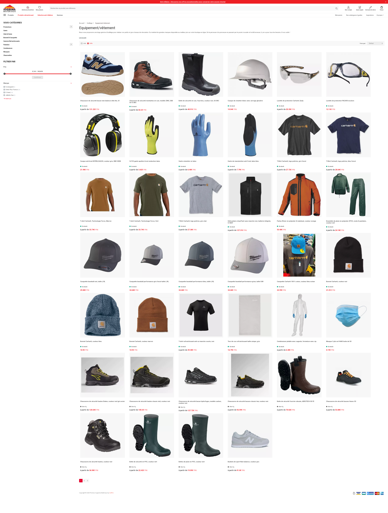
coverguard (10, 87)
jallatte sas (10, 95)
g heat (9, 92)
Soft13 (111, 493)
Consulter (102, 105)
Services (60, 15)
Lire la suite (82, 38)
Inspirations (370, 15)
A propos (379, 15)
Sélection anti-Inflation (45, 15)
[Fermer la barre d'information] (385, 2)
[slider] (4, 74)
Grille (91, 43)
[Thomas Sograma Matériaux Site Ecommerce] (9, 8)
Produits (11, 15)
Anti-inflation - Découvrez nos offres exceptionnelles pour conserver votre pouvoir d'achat (192, 2)
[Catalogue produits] (5, 15)
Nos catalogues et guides (354, 15)
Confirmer (37, 77)
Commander (249, 105)
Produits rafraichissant (26, 15)
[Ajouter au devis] (270, 105)
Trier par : (363, 43)
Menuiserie (338, 15)
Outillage (89, 23)
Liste (84, 43)
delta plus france (13, 90)
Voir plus (8, 98)
